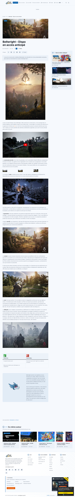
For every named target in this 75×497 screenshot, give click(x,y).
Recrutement (62, 460)
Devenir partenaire (11, 488)
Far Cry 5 (40, 463)
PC (6, 16)
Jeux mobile (30, 460)
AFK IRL (50, 464)
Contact (61, 457)
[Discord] (60, 3)
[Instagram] (6, 473)
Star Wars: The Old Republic (42, 458)
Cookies (61, 464)
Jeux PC (29, 457)
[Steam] (6, 470)
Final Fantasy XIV (42, 461)
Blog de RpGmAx (26, 481)
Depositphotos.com (10, 483)
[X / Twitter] (12, 470)
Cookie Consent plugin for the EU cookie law (65, 494)
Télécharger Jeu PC (18, 483)
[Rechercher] (66, 3)
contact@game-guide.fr (9, 466)
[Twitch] (19, 470)
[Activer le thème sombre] (69, 3)
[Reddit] (20, 52)
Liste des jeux (30, 464)
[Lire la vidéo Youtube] (25, 145)
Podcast (50, 468)
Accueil (4, 16)
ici (14, 126)
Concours (51, 470)
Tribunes (50, 462)
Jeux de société (30, 462)
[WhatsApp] (14, 52)
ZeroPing (16, 481)
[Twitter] (8, 52)
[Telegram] (17, 52)
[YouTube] (15, 470)
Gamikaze (8, 481)
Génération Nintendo (27, 483)
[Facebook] (11, 52)
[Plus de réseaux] (62, 3)
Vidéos (50, 466)
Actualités (51, 457)
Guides (50, 460)
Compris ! (66, 493)
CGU (61, 462)
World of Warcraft (42, 459)
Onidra (20, 48)
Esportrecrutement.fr (10, 485)
